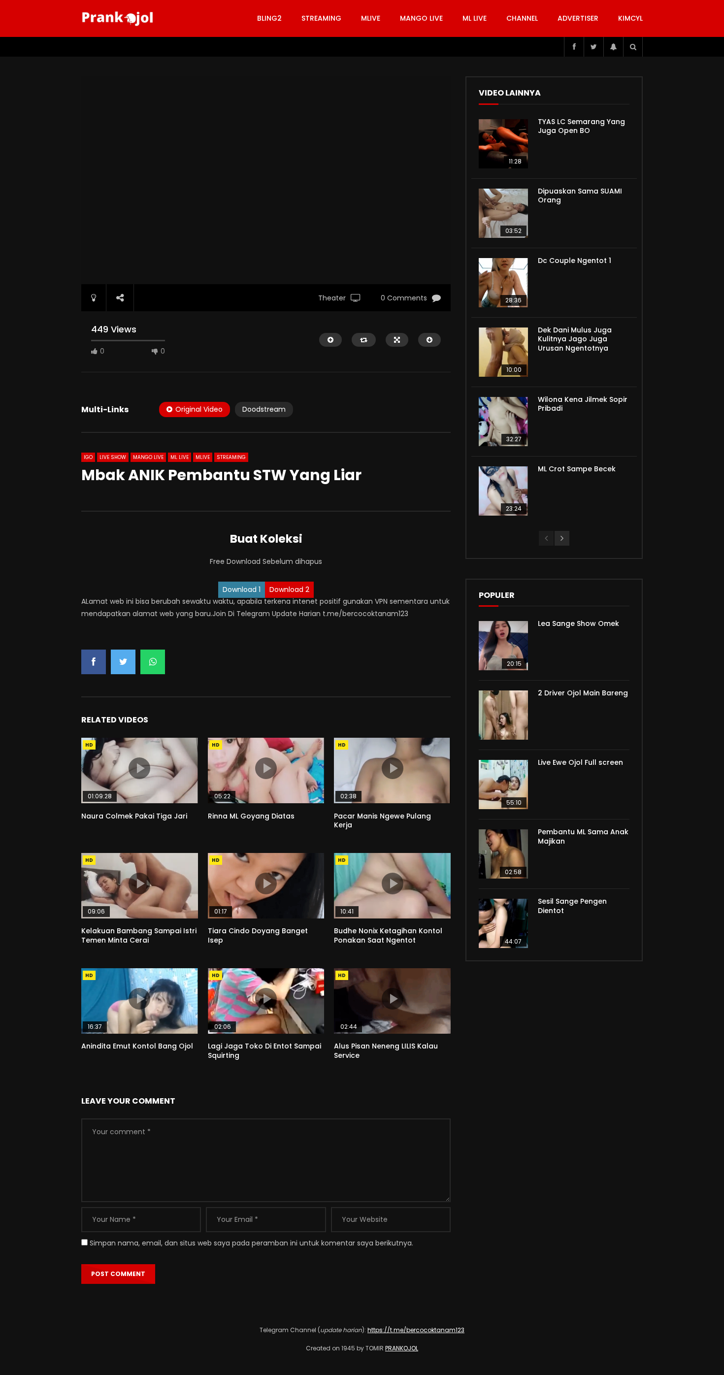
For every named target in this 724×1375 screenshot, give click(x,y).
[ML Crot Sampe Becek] (503, 491)
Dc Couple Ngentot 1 (574, 260)
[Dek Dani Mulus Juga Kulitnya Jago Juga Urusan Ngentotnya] (503, 352)
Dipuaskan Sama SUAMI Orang (580, 195)
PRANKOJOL (401, 1348)
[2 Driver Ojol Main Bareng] (503, 715)
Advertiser (578, 18)
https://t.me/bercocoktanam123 (415, 1330)
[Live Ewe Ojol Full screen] (503, 784)
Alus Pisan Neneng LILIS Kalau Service (386, 1050)
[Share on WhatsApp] (152, 662)
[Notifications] (613, 47)
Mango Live (421, 18)
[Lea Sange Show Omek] (503, 645)
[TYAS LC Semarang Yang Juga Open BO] (503, 143)
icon (139, 768)
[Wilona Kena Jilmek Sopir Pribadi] (503, 421)
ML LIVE (474, 18)
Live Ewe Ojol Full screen (580, 762)
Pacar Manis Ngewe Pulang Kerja (382, 820)
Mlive (370, 18)
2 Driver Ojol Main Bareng (583, 693)
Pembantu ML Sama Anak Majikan (583, 836)
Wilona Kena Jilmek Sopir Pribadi (582, 404)
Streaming (321, 18)
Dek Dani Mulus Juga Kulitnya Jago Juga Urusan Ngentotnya (575, 339)
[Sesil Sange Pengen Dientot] (503, 923)
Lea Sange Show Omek (578, 623)
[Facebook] (574, 47)
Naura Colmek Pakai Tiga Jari (134, 816)
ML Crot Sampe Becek (577, 469)
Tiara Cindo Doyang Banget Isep (258, 935)
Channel (522, 18)
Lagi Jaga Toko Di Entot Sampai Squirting (264, 1050)
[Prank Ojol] (119, 18)
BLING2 (269, 18)
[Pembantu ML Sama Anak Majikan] (503, 854)
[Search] (633, 47)
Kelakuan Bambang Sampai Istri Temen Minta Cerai (139, 935)
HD (89, 745)
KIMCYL (630, 18)
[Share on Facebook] (93, 662)
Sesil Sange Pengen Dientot (572, 906)
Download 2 (289, 589)
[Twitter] (593, 47)
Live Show (112, 457)
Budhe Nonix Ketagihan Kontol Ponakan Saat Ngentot (388, 935)
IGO (88, 457)
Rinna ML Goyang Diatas (251, 816)
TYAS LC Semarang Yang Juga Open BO (581, 126)
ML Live (179, 457)
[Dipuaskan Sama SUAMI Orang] (503, 213)
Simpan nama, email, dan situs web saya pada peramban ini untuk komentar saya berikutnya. (251, 1243)
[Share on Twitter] (123, 662)
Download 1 (242, 589)
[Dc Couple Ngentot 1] (503, 282)
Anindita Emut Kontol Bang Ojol (137, 1046)
